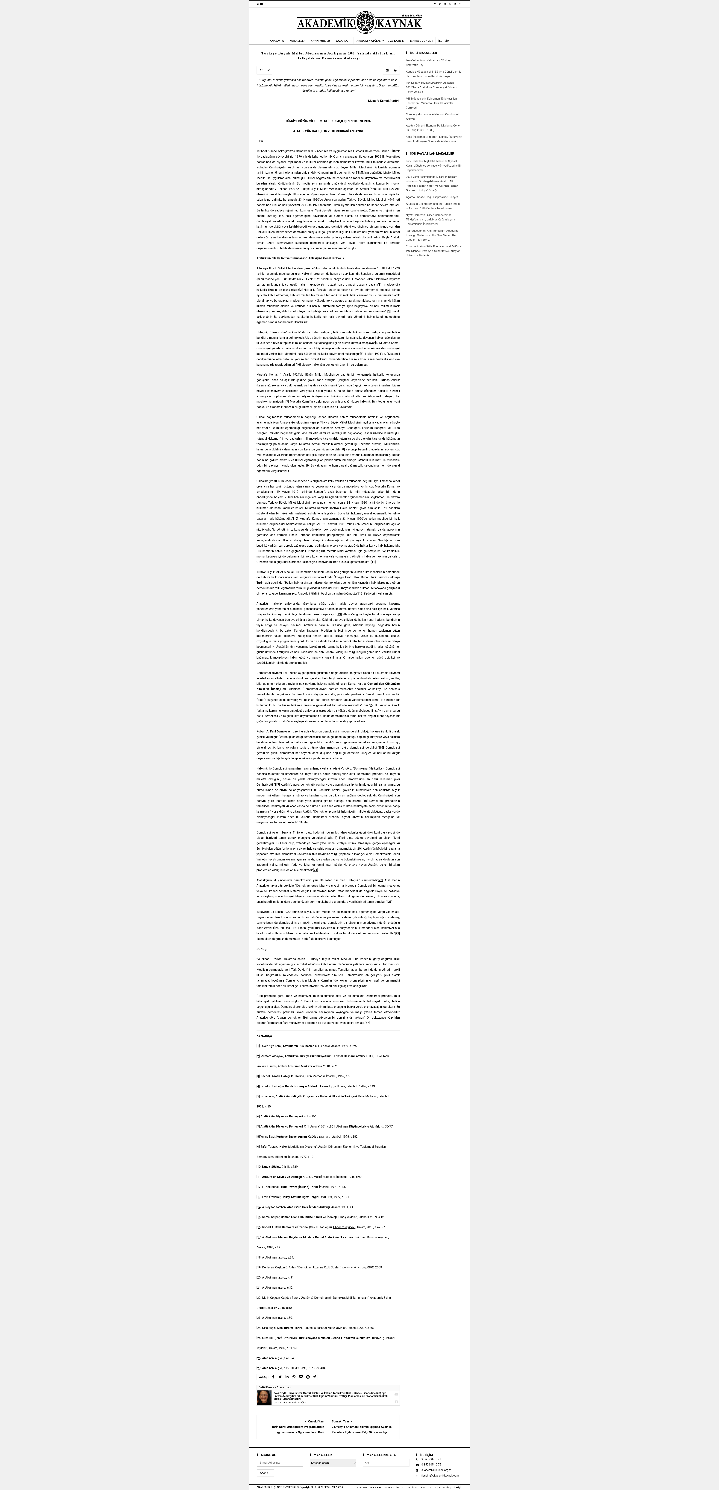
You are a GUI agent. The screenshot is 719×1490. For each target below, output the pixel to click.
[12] (360, 593)
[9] (308, 465)
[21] (315, 870)
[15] (259, 1217)
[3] (389, 311)
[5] (361, 354)
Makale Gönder (421, 40)
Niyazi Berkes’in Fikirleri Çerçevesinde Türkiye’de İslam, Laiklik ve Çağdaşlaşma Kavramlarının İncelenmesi (430, 219)
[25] (259, 1338)
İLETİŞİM (443, 40)
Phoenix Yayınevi (344, 1227)
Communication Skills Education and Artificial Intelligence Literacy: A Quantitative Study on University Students (434, 251)
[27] (367, 1023)
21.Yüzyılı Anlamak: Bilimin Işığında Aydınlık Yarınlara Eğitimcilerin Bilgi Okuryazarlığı (362, 1427)
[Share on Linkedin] (287, 1377)
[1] (258, 1046)
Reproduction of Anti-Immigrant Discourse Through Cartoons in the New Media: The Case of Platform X (432, 235)
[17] (259, 1237)
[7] (287, 401)
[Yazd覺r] (395, 70)
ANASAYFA (277, 40)
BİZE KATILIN (396, 40)
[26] (322, 986)
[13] (339, 614)
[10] (259, 1166)
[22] (380, 880)
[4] (376, 343)
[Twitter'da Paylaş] (280, 1377)
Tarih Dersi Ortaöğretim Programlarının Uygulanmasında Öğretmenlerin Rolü (297, 1427)
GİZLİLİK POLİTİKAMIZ (416, 1487)
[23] (259, 1318)
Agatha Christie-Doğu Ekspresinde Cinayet (432, 197)
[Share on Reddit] (308, 1377)
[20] (359, 848)
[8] (258, 1136)
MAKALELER (297, 40)
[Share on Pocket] (301, 1377)
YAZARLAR (342, 40)
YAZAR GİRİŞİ (445, 1487)
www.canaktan (351, 1267)
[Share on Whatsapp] (294, 1377)
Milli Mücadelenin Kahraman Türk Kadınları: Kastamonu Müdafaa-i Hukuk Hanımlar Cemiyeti (431, 103)
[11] (259, 1177)
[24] (276, 928)
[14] (273, 646)
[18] (366, 801)
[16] (259, 1227)
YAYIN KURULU (320, 40)
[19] (259, 1267)
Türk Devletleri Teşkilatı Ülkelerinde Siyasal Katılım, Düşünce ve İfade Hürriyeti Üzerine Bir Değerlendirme (434, 165)
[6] (299, 364)
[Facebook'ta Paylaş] (273, 1377)
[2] (301, 290)
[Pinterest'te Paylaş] (315, 1377)
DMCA (433, 1487)
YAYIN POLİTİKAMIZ (393, 1487)
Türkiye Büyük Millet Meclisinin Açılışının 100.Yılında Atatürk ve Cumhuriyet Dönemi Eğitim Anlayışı (431, 87)
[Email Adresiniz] (387, 70)
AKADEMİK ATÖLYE (368, 40)
